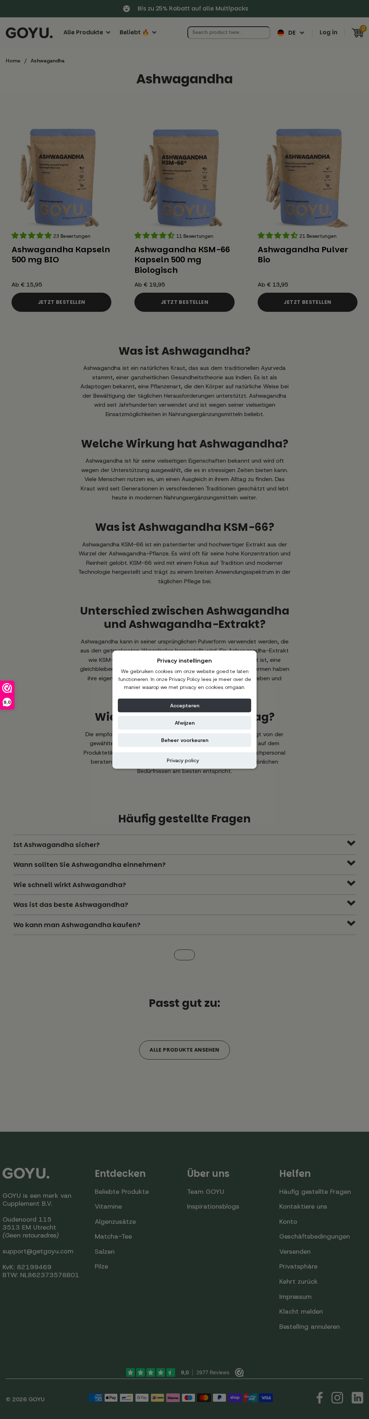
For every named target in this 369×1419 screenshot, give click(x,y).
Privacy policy (183, 760)
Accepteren (184, 705)
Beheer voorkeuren (184, 740)
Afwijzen (185, 722)
